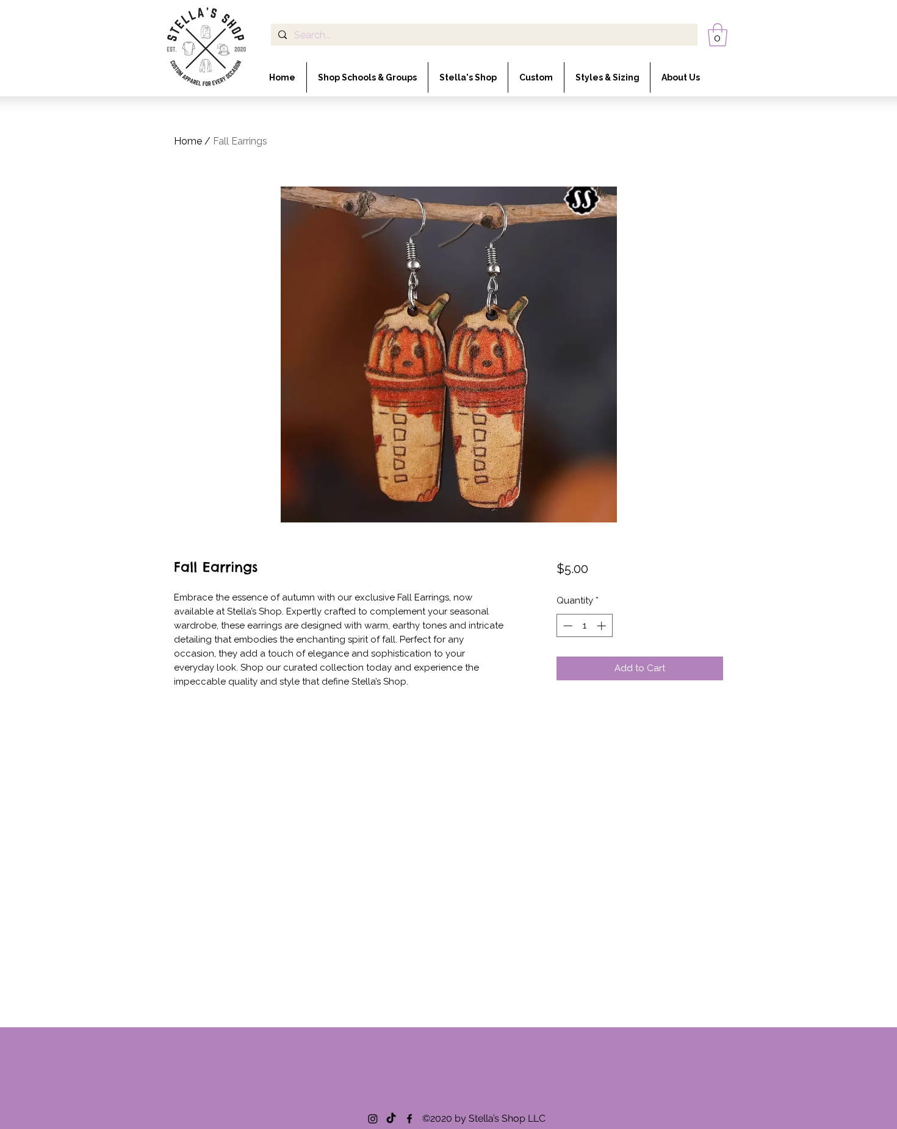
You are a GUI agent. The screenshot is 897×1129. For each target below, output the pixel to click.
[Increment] (602, 625)
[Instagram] (373, 1119)
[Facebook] (409, 1119)
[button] (717, 34)
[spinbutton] (584, 625)
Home (188, 141)
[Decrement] (566, 625)
